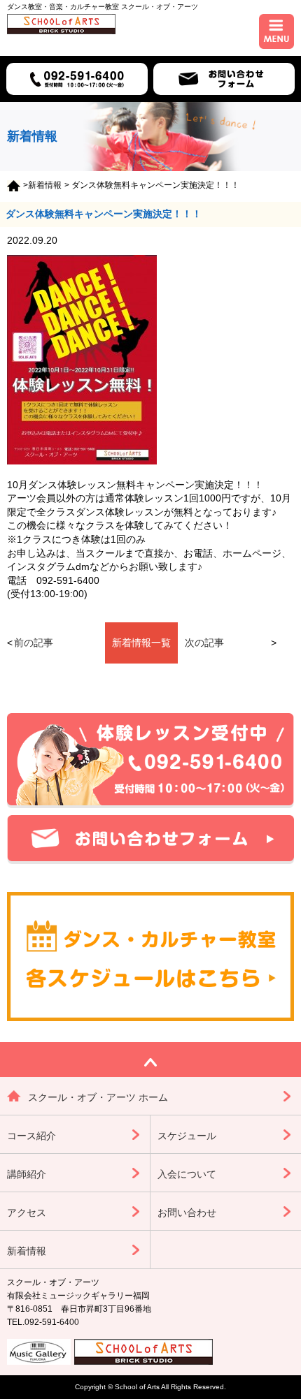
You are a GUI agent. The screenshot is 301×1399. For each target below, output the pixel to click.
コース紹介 (31, 1135)
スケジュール (187, 1135)
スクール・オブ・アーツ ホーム (98, 1097)
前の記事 (33, 642)
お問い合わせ (187, 1212)
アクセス (26, 1212)
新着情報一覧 (141, 642)
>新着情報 (42, 185)
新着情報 (26, 1251)
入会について (187, 1174)
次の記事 (204, 642)
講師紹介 (26, 1174)
